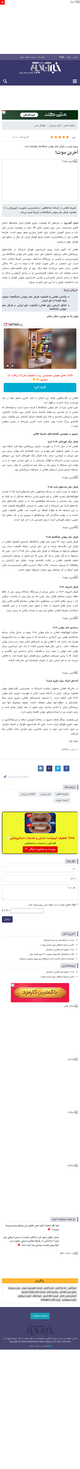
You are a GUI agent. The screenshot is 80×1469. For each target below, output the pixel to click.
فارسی (75, 57)
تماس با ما (41, 57)
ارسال (7, 919)
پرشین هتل (52, 1292)
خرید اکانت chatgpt (51, 1300)
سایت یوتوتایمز (69, 1300)
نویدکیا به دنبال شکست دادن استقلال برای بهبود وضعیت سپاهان (46, 959)
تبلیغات (27, 57)
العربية (69, 57)
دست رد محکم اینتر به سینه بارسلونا (59, 940)
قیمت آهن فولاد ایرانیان (33, 1292)
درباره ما (33, 57)
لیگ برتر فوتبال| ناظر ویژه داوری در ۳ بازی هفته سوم (52, 954)
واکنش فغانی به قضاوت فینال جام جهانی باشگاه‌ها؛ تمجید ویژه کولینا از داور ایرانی (34, 299)
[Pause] (7, 365)
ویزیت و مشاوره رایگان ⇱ (40, 849)
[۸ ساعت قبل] (69, 1229)
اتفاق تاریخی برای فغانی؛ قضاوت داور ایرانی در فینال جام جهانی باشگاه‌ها (34, 307)
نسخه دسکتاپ (40, 1316)
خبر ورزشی (45, 794)
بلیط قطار (37, 1296)
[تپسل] (4, 112)
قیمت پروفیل (24, 1296)
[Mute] (13, 365)
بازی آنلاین (48, 1288)
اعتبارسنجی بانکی (67, 1296)
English (61, 57)
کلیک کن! (40, 387)
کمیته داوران (62, 800)
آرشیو (21, 57)
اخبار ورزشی (55, 126)
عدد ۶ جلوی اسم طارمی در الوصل (60, 949)
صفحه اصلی (69, 126)
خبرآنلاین (40, 68)
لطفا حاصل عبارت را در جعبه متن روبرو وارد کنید (53, 905)
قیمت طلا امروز (50, 1296)
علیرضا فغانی (62, 794)
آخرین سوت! (66, 152)
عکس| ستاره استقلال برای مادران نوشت (57, 945)
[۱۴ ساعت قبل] (69, 1241)
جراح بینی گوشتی (67, 1292)
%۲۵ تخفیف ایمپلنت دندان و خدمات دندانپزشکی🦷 (40, 838)
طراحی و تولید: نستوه (38, 1346)
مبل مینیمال (14, 1288)
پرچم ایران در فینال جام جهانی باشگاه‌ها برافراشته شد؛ (51, 146)
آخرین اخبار (69, 934)
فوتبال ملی (39, 126)
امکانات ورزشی (28, 794)
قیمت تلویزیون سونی (31, 1288)
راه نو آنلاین (60, 1288)
